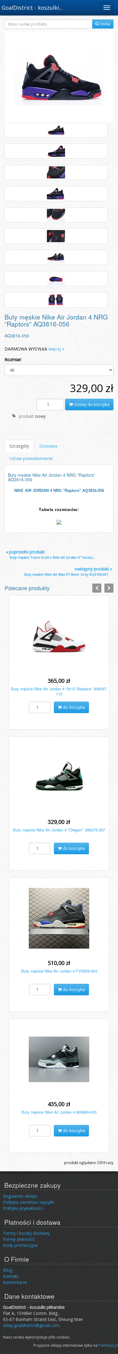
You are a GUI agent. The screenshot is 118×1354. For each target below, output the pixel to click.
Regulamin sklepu (20, 1196)
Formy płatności (19, 1239)
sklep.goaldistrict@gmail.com (31, 1325)
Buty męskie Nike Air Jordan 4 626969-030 (59, 1112)
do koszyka (73, 707)
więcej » (56, 349)
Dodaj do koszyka (91, 404)
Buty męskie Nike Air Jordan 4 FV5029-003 (59, 971)
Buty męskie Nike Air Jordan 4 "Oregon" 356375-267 (59, 830)
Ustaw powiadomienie (31, 458)
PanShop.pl (108, 1345)
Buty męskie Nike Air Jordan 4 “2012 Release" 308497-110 (59, 691)
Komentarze (15, 1282)
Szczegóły (19, 446)
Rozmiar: (13, 359)
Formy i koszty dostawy (26, 1233)
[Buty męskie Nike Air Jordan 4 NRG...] (59, 77)
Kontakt (10, 1276)
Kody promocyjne (20, 1245)
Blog (7, 1270)
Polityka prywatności (23, 1208)
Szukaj (104, 23)
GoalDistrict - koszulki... (32, 7)
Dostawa (48, 446)
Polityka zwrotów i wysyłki (28, 1202)
